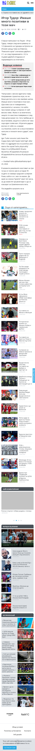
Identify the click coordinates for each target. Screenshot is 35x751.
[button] (28, 2)
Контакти (27, 731)
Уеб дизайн (17, 735)
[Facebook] (2, 33)
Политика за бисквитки (12, 731)
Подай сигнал (34, 376)
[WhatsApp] (13, 33)
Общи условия (17, 727)
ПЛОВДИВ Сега (17, 714)
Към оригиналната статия (23, 194)
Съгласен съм (9, 748)
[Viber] (9, 33)
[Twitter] (6, 33)
